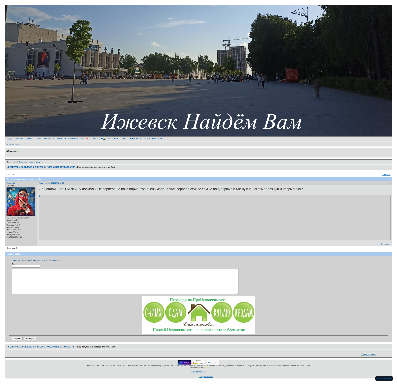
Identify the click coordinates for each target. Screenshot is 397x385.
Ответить (386, 175)
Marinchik (11, 183)
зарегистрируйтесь (37, 162)
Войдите (22, 162)
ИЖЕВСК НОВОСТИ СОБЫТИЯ (61, 167)
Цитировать (385, 244)
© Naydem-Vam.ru (198, 371)
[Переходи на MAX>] (184, 364)
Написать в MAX (384, 378)
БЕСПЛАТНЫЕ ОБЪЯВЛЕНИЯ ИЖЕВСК (26, 167)
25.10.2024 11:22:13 (56, 183)
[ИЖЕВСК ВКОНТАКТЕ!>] (212, 364)
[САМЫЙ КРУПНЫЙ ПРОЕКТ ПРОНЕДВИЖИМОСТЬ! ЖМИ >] (198, 333)
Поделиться (44, 183)
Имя (13, 264)
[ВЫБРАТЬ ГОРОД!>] (198, 364)
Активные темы (13, 144)
